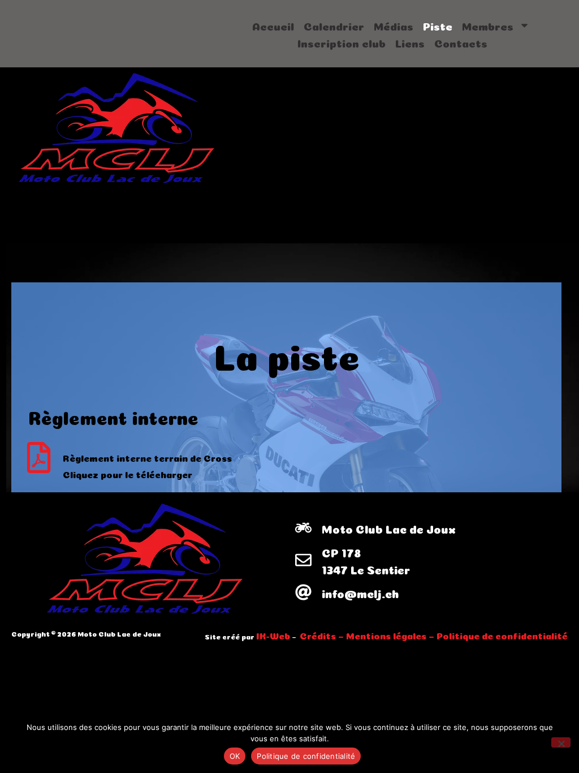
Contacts (460, 42)
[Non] (561, 742)
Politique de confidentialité (306, 756)
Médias (393, 25)
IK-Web (273, 635)
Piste (437, 25)
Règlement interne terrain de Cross (147, 457)
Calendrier (334, 25)
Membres (487, 25)
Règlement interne (113, 415)
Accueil (273, 25)
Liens (410, 42)
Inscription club (341, 42)
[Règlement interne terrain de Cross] (38, 457)
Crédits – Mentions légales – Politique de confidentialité (434, 635)
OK (235, 756)
